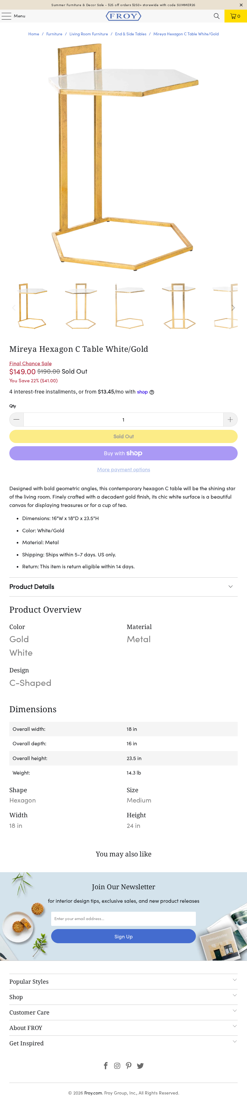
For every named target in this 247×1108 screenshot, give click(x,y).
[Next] (233, 307)
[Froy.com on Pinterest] (129, 1066)
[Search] (217, 16)
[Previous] (14, 307)
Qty (12, 406)
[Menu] (3, 16)
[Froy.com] (123, 16)
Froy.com (93, 1093)
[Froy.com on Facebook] (106, 1066)
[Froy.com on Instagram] (117, 1066)
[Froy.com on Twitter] (140, 1066)
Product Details (31, 586)
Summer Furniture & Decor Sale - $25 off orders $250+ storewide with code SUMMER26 (123, 5)
